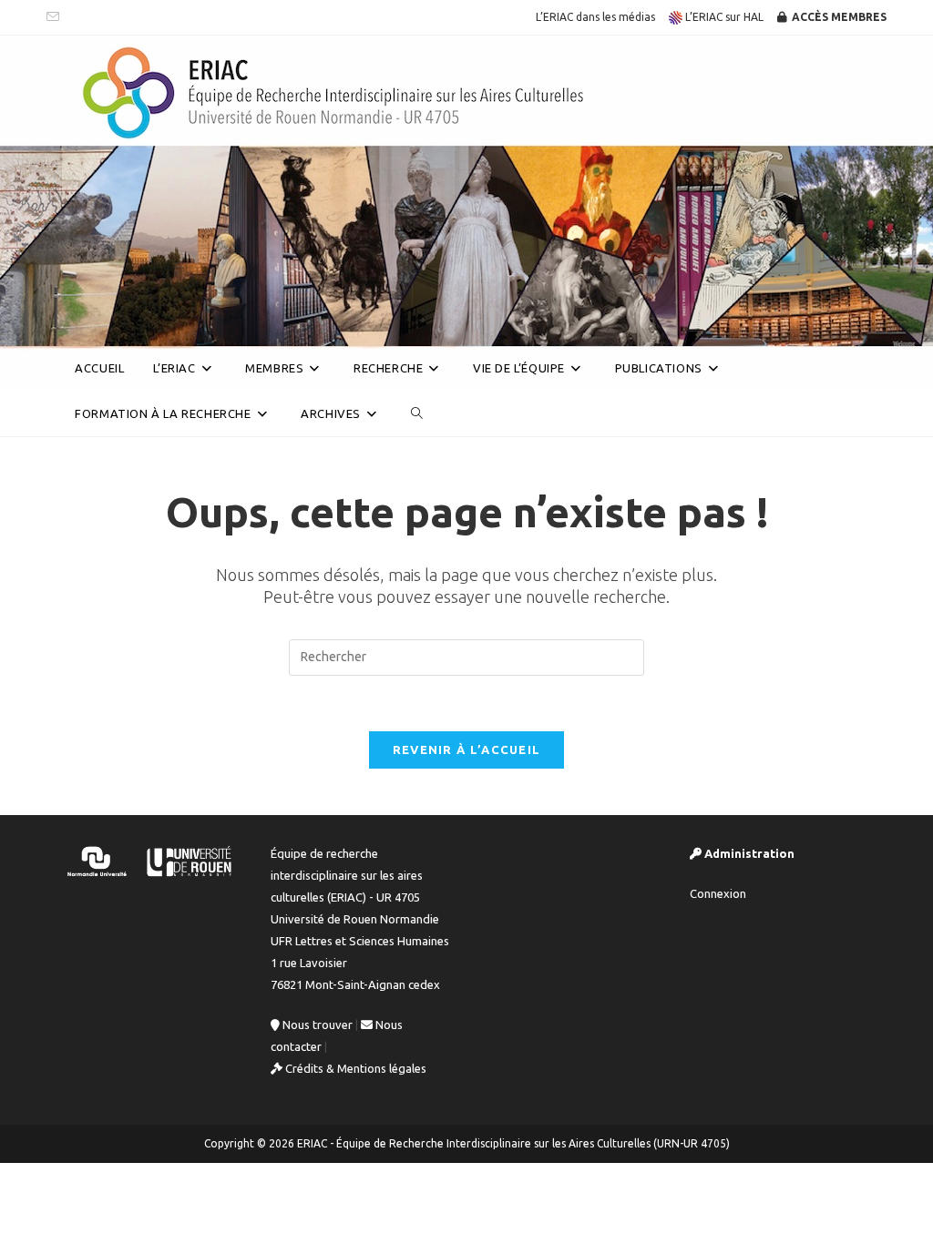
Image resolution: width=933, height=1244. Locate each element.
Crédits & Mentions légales (354, 1068)
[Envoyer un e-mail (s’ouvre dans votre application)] (55, 17)
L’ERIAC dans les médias (595, 17)
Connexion (718, 893)
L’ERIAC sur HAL (723, 17)
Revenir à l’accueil (467, 749)
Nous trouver (316, 1024)
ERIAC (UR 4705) (128, 322)
